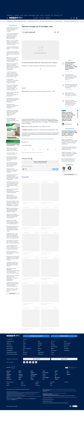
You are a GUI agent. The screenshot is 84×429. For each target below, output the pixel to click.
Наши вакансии (10, 317)
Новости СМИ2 (25, 176)
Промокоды (56, 15)
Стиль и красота (67, 311)
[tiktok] (36, 331)
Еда (24, 319)
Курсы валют (47, 15)
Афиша (37, 15)
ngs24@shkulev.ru (19, 366)
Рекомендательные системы (47, 370)
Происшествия (54, 315)
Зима (39, 310)
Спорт (65, 310)
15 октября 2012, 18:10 (25, 29)
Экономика (66, 317)
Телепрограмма (31, 15)
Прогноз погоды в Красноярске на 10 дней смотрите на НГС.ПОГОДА (37, 138)
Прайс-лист (9, 311)
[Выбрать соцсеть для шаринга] (58, 32)
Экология (66, 315)
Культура (40, 313)
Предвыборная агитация (12, 321)
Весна (24, 313)
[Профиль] (76, 18)
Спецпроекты (66, 319)
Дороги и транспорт (27, 317)
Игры (61, 15)
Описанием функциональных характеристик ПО (50, 363)
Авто (24, 310)
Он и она (53, 310)
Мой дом (40, 317)
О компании (9, 313)
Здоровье (25, 322)
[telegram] (24, 331)
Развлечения (53, 319)
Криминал (40, 311)
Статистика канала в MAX (12, 322)
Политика (53, 313)
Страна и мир (66, 313)
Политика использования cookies (48, 368)
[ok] (30, 331)
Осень (52, 311)
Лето (39, 315)
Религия (52, 321)
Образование (40, 322)
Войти (26, 169)
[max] (33, 331)
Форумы (25, 15)
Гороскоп (42, 15)
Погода (21, 15)
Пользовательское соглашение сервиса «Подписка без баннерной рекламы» (55, 371)
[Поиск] (71, 18)
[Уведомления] (74, 18)
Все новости (13, 25)
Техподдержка (9, 319)
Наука (39, 319)
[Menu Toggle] (7, 18)
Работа (52, 317)
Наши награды (10, 315)
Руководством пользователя (47, 362)
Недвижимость (10, 15)
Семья (52, 322)
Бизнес (24, 311)
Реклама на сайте (10, 310)
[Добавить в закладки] (55, 32)
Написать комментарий (30, 32)
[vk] (27, 331)
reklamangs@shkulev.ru (46, 358)
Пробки (42, 18)
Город (24, 315)
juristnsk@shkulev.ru (32, 367)
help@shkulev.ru (14, 368)
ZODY (52, 15)
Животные (25, 321)
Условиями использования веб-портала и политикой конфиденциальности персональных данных (59, 364)
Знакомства (16, 15)
